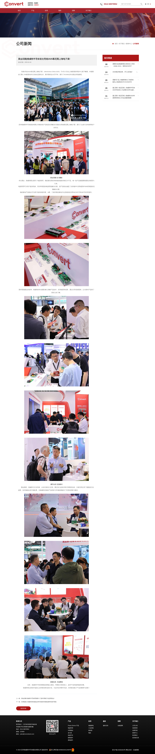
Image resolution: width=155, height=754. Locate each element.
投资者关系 (135, 737)
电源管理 (70, 728)
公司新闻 (136, 43)
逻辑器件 (70, 740)
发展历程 (135, 730)
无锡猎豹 (136, 750)
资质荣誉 (135, 728)
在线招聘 (120, 725)
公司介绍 (135, 725)
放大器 (70, 733)
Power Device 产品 (73, 725)
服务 (59, 10)
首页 (19, 10)
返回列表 (23, 708)
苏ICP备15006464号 (118, 750)
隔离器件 (70, 737)
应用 (46, 10)
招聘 (73, 10)
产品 (32, 10)
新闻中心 (129, 43)
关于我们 (88, 10)
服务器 (90, 730)
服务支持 (105, 725)
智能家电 (91, 725)
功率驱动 (70, 730)
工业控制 (91, 728)
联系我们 (135, 735)
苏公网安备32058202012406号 (61, 750)
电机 (89, 733)
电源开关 (70, 735)
